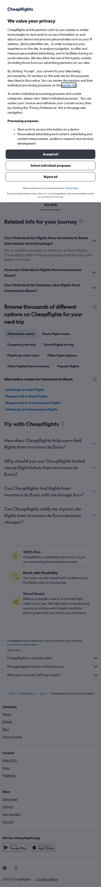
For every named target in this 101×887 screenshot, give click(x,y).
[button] (50, 154)
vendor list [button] (69, 85)
